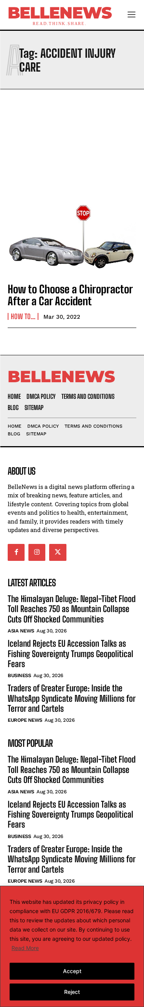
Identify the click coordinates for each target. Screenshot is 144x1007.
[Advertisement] (72, 142)
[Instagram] (36, 552)
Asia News (21, 631)
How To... (23, 316)
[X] (57, 552)
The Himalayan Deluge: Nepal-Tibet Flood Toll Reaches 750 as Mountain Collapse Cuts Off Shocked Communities (72, 609)
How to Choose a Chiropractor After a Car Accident (70, 295)
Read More (25, 948)
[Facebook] (16, 552)
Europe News (25, 720)
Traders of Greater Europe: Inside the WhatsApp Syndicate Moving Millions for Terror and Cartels (72, 698)
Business (19, 675)
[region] (72, 946)
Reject (72, 992)
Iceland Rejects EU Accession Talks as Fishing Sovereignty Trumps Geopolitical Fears (70, 653)
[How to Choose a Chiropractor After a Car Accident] (72, 237)
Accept (72, 971)
